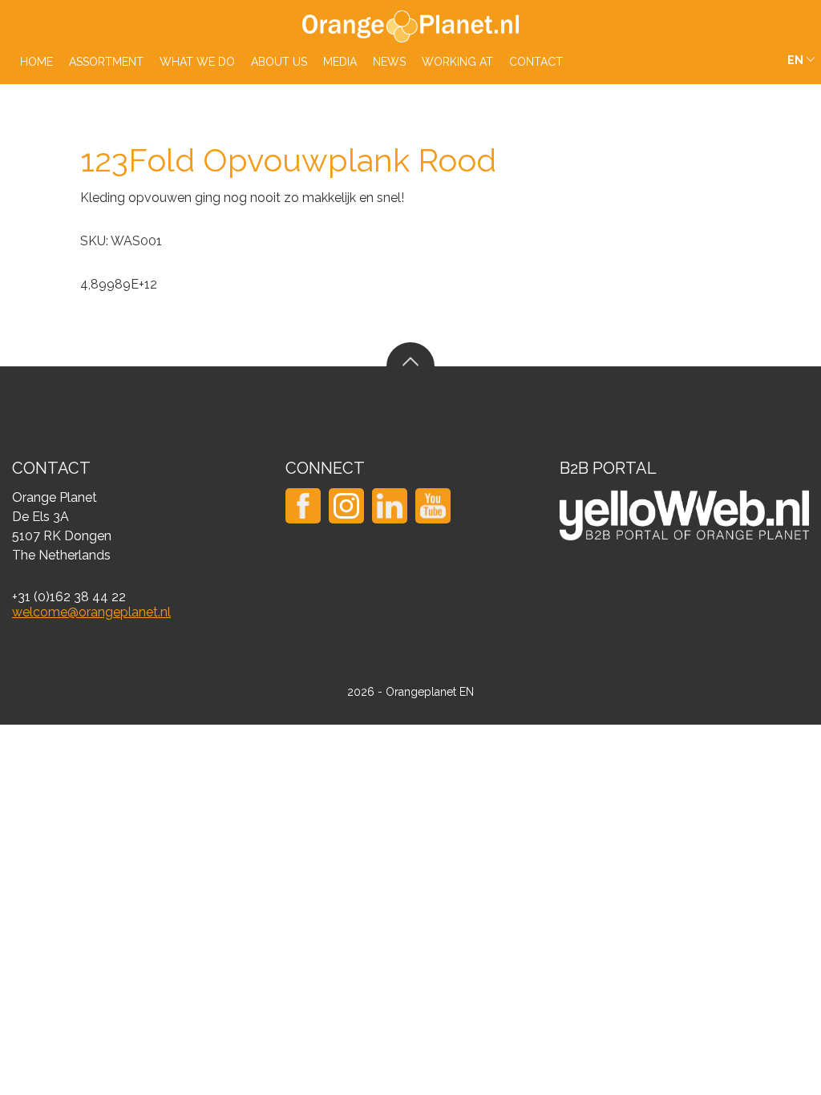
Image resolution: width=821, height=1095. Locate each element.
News (389, 61)
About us (279, 61)
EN (795, 60)
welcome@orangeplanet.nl (91, 612)
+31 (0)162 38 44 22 (69, 596)
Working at (457, 61)
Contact (536, 61)
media (340, 61)
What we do (197, 61)
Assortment (106, 61)
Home (36, 61)
